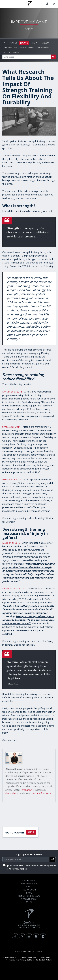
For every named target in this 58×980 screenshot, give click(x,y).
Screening (43, 47)
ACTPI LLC (24, 951)
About (29, 886)
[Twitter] (22, 936)
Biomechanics (27, 47)
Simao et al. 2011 (11, 426)
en (54, 3)
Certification (29, 880)
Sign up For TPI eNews (29, 854)
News (7, 52)
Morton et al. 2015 (12, 391)
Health (34, 43)
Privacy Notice (9, 957)
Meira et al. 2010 (11, 542)
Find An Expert (29, 889)
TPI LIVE (29, 902)
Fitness (24, 43)
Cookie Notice (46, 957)
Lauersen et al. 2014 (13, 588)
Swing (13, 43)
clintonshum (11, 793)
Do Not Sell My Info (44, 960)
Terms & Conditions (27, 957)
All (5, 43)
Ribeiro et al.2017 (11, 479)
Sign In (31, 832)
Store (29, 893)
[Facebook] (15, 936)
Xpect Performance (40, 793)
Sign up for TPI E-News (29, 896)
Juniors (45, 43)
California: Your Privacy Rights (19, 960)
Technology (10, 47)
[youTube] (36, 936)
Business (17, 52)
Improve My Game (29, 883)
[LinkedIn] (43, 936)
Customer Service (29, 899)
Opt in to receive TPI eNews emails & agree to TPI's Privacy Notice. (30, 867)
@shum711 (28, 789)
